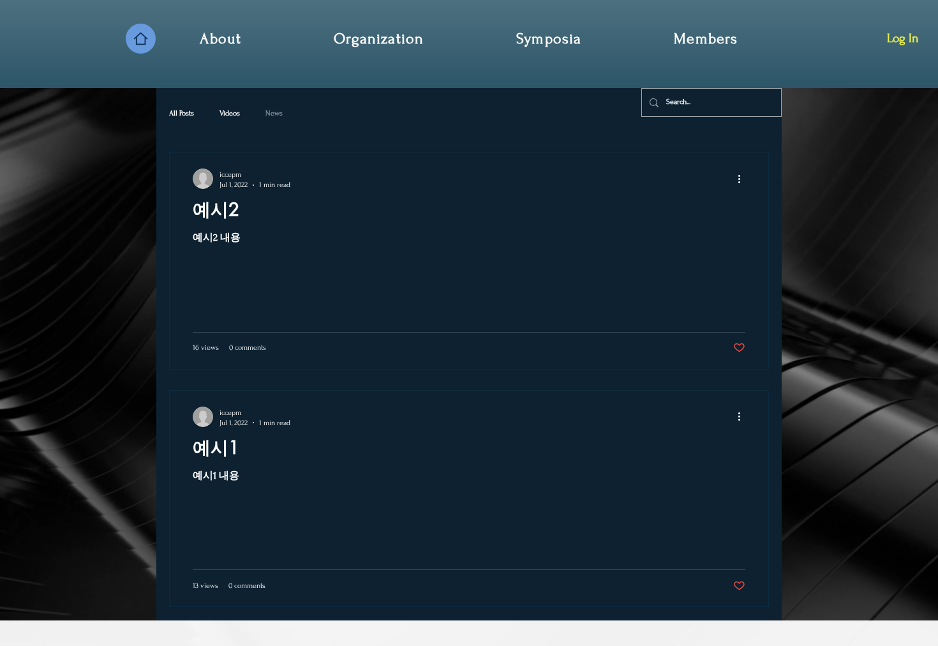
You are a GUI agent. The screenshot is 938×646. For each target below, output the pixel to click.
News (274, 113)
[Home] (141, 39)
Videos (230, 113)
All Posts (181, 113)
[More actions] (743, 178)
